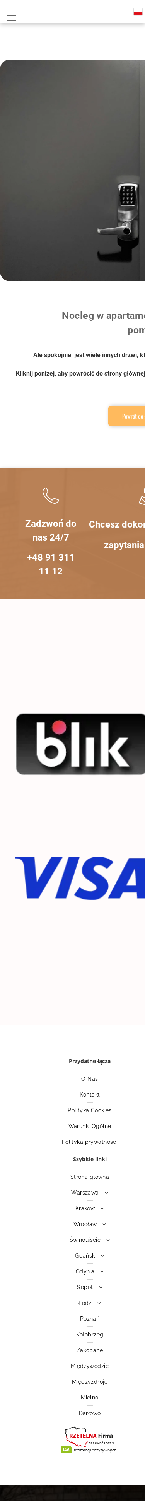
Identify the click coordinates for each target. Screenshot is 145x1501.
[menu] (11, 18)
